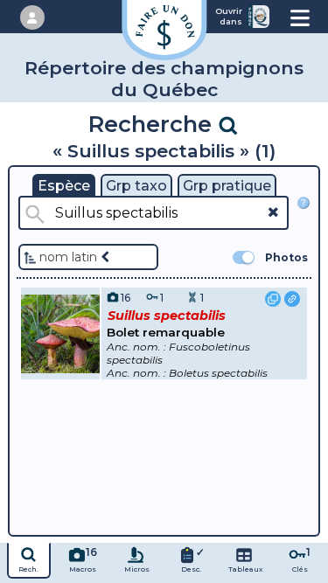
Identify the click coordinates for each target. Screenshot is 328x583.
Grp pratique (227, 185)
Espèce (64, 185)
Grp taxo (136, 185)
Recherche (153, 123)
